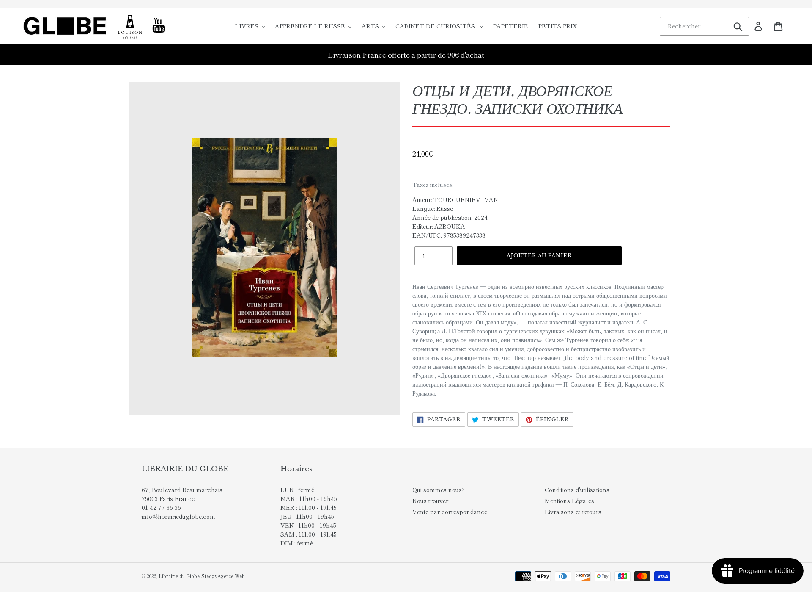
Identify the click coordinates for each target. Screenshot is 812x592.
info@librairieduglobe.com (178, 516)
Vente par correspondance (449, 511)
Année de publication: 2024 (450, 217)
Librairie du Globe (179, 576)
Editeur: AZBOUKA (438, 226)
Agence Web (231, 576)
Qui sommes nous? (438, 489)
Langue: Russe (432, 208)
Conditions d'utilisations (577, 489)
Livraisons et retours (573, 511)
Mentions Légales (569, 500)
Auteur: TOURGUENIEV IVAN (455, 199)
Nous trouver (430, 500)
